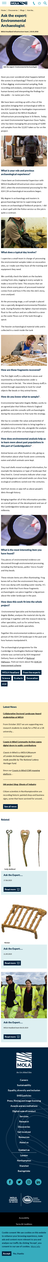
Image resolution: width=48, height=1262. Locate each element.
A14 (4, 684)
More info (35, 1247)
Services (24, 1116)
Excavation (32, 678)
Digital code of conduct (24, 1111)
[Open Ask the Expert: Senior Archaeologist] (24, 995)
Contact (33, 3)
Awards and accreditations (24, 1106)
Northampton (24, 1160)
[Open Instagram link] (29, 1182)
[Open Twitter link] (19, 1182)
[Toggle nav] (5, 3)
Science (6, 678)
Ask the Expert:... (13, 875)
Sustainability (24, 1085)
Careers (24, 1080)
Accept (6, 1253)
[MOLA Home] (24, 1061)
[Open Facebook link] (10, 1182)
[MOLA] (18, 3)
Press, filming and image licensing (24, 1100)
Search (45, 3)
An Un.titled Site (24, 1072)
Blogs (22, 10)
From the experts (31, 672)
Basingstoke (24, 1171)
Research (24, 1121)
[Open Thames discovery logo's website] (31, 1200)
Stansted (24, 1165)
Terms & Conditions (24, 1224)
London (24, 1155)
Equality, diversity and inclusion (24, 1090)
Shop (39, 3)
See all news (10, 806)
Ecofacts (18, 678)
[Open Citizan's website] (14, 1200)
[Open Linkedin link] (38, 1182)
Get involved (24, 1132)
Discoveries (13, 10)
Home (3, 10)
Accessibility (24, 1218)
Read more (10, 889)
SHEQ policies (24, 1095)
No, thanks (18, 1253)
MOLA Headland (10, 672)
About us (24, 1142)
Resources (24, 1137)
